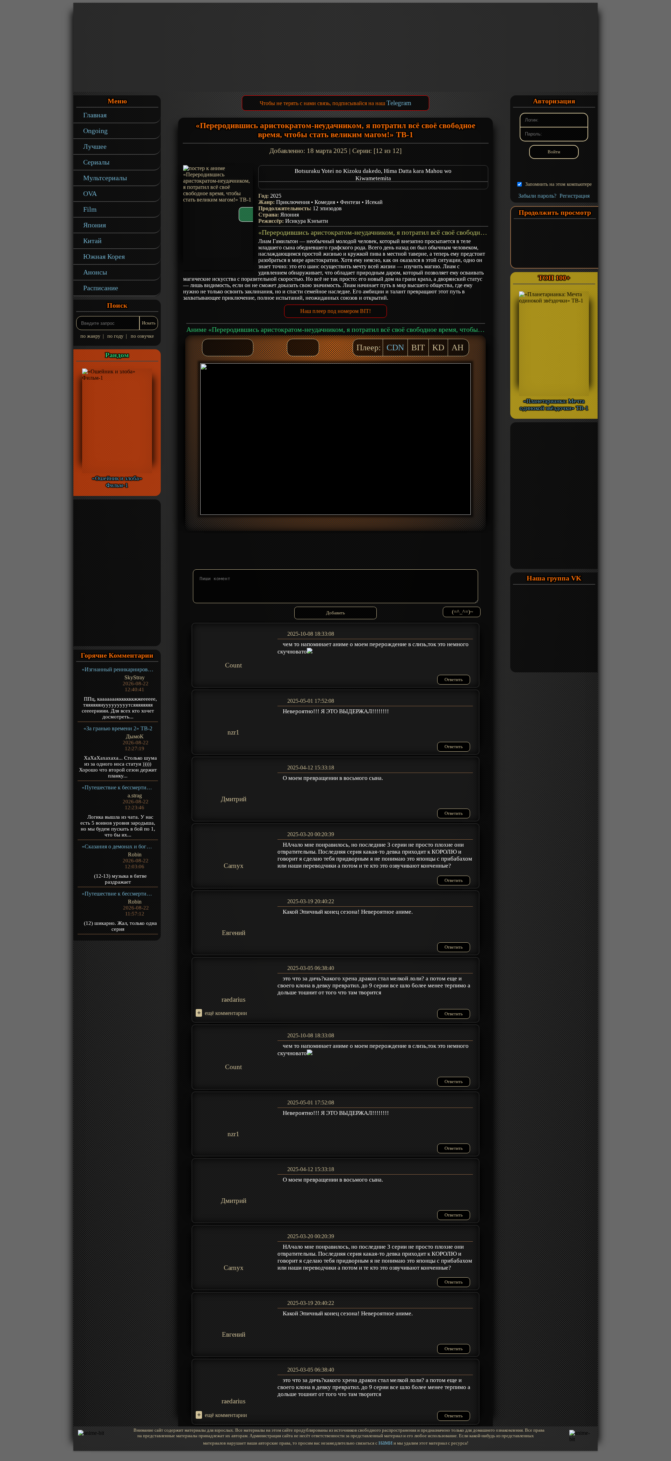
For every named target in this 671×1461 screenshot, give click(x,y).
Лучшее (95, 146)
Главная (95, 115)
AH (457, 347)
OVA (90, 193)
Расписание (100, 288)
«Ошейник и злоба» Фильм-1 (117, 482)
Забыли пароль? (537, 196)
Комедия (325, 202)
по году (115, 336)
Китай (92, 240)
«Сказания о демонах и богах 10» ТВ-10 (118, 846)
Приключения (293, 202)
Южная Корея (104, 256)
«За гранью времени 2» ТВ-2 (118, 728)
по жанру (90, 336)
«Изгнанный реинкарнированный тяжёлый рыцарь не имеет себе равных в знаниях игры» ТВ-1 (118, 669)
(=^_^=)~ (462, 612)
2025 (275, 196)
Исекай (374, 202)
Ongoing (95, 130)
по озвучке (142, 336)
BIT (418, 347)
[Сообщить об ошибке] (310, 347)
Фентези (350, 202)
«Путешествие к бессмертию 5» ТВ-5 (118, 787)
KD (438, 347)
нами (385, 1442)
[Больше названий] (373, 185)
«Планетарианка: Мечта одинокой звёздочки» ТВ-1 (554, 404)
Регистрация (575, 196)
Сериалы (96, 162)
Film (90, 209)
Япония (94, 225)
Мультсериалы (105, 178)
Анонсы (95, 272)
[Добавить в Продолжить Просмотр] (296, 347)
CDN (395, 347)
